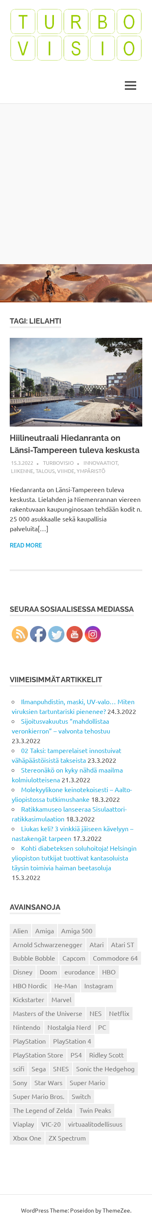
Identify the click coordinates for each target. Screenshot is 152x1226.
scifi (18, 1068)
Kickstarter (28, 999)
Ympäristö (91, 470)
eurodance (79, 972)
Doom (48, 972)
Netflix (119, 1013)
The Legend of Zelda (42, 1110)
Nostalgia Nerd (69, 1027)
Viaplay (23, 1124)
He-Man (65, 985)
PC (102, 1027)
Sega (39, 1068)
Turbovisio (58, 462)
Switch (81, 1096)
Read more (26, 545)
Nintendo (26, 1027)
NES (96, 1013)
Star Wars (48, 1082)
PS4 (76, 1055)
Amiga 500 (76, 930)
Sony (20, 1082)
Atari (97, 944)
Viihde (65, 470)
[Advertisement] (76, 183)
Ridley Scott (106, 1055)
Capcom (74, 958)
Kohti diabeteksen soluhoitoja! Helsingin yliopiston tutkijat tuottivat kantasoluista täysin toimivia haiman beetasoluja (74, 857)
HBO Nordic (30, 985)
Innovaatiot (100, 462)
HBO (109, 972)
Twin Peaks (95, 1110)
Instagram (98, 985)
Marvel (61, 999)
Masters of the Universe (47, 1013)
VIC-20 (51, 1124)
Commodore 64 (115, 958)
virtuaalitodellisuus (95, 1124)
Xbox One (27, 1138)
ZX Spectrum (67, 1138)
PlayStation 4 (72, 1041)
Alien (20, 930)
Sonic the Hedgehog (105, 1068)
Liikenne (22, 470)
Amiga (44, 930)
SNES (61, 1068)
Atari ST (122, 944)
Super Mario (87, 1082)
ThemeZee (116, 1210)
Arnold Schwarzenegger (47, 944)
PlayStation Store (38, 1055)
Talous (45, 470)
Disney (22, 972)
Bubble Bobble (34, 958)
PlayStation (29, 1041)
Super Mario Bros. (38, 1096)
